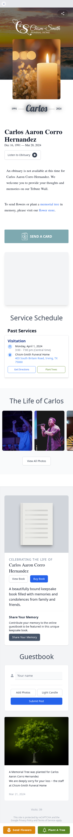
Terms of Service (46, 820)
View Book (18, 579)
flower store (47, 210)
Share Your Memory (24, 637)
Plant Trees (51, 369)
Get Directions (21, 369)
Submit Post (36, 701)
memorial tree (49, 204)
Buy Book (39, 579)
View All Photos (36, 461)
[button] (37, 741)
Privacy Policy (26, 820)
